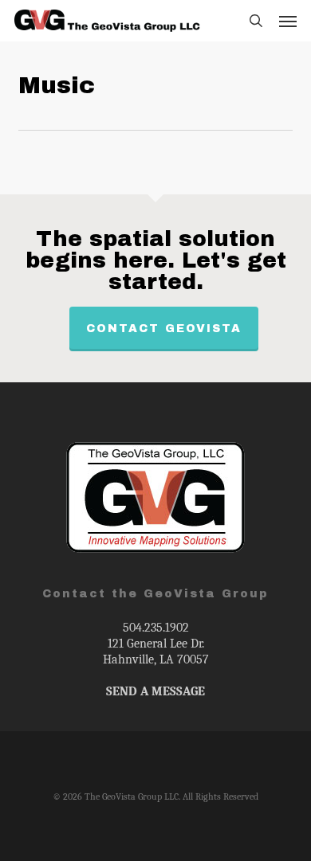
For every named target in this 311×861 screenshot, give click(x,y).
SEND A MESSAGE (155, 691)
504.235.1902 (156, 627)
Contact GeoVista (164, 329)
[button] (288, 21)
